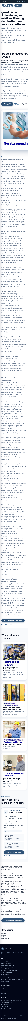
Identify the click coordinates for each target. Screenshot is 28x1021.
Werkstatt (4, 940)
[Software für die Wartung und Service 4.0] (14, 655)
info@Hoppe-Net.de (6, 1008)
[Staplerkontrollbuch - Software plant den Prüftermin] (14, 695)
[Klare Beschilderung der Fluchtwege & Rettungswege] (14, 766)
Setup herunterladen (15, 852)
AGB (15, 1018)
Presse (3, 991)
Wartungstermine (5, 974)
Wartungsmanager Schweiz (8, 965)
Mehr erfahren (16, 104)
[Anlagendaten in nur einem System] (14, 732)
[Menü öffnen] (24, 5)
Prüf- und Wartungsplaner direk (9, 970)
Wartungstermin (5, 981)
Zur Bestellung (8, 855)
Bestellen (3, 993)
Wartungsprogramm (6, 972)
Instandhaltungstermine (7, 977)
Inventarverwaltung (6, 963)
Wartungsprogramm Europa (8, 968)
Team (2, 988)
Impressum (3, 1018)
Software (4, 937)
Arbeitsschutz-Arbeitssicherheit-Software (12, 979)
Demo (17, 5)
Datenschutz (10, 1018)
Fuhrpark (4, 935)
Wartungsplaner (5, 961)
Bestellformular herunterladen (13, 620)
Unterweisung (5, 938)
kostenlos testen (24, 104)
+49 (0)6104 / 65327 (6, 1006)
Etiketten (3, 934)
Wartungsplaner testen (7, 104)
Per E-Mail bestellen (6, 624)
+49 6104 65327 (22, 1)
